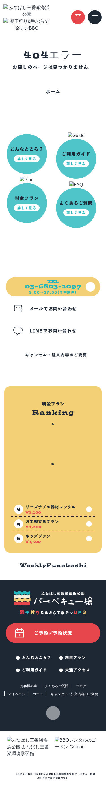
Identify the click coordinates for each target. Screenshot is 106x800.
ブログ (81, 686)
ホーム (53, 91)
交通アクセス (77, 670)
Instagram (53, 713)
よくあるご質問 (56, 686)
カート (38, 694)
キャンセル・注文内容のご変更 (56, 355)
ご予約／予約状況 (53, 633)
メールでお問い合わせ (53, 309)
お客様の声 (28, 686)
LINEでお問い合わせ (53, 331)
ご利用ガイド (34, 670)
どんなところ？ (36, 658)
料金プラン (75, 658)
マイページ (16, 694)
